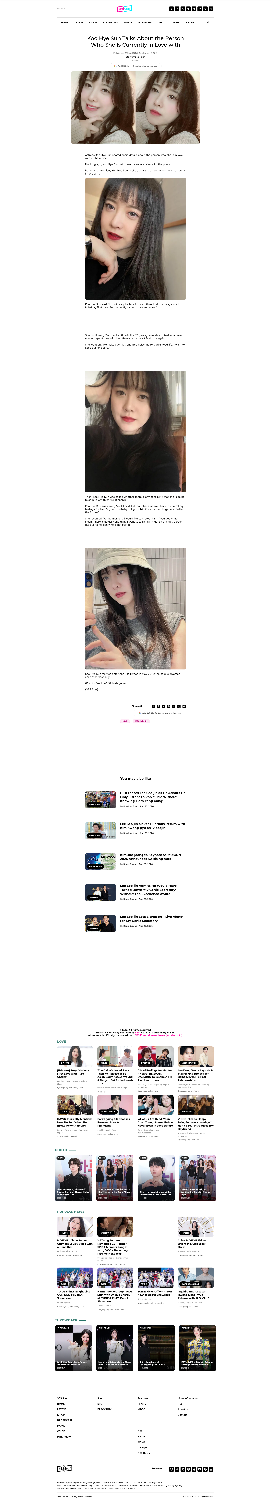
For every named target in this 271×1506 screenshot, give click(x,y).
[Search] (208, 23)
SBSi (137, 1032)
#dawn (60, 1130)
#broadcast (142, 1087)
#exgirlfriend (187, 1087)
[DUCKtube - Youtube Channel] (199, 1469)
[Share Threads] (168, 706)
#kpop (166, 1084)
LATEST (79, 22)
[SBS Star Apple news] (194, 8)
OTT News (144, 1453)
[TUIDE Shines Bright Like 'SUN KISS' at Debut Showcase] (75, 1278)
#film (107, 1088)
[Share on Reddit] (184, 706)
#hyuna (68, 1130)
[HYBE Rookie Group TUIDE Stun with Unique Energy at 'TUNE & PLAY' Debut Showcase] (115, 1278)
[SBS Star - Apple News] (194, 1469)
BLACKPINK (104, 1409)
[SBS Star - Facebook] (177, 1469)
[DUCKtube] (199, 8)
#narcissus (83, 1130)
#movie (100, 1088)
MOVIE (128, 22)
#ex (179, 1087)
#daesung (142, 1084)
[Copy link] (153, 706)
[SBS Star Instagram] (171, 8)
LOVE (125, 721)
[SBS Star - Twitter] (183, 1469)
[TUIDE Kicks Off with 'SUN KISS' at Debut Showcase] (156, 1278)
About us (183, 1409)
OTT (140, 1431)
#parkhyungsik (103, 1130)
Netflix (142, 1436)
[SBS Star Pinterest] (188, 8)
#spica (111, 1258)
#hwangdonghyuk (186, 1302)
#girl (125, 1088)
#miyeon (61, 1251)
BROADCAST (110, 22)
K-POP (93, 22)
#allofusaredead (144, 1133)
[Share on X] (179, 706)
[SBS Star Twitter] (183, 8)
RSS (180, 1403)
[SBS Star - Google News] (205, 8)
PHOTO (162, 22)
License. (88, 1497)
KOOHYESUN (141, 721)
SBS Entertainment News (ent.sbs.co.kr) (158, 1035)
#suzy (69, 1081)
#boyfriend (193, 1133)
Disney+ (142, 1447)
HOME (65, 22)
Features (143, 1398)
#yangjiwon (102, 1258)
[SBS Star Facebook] (177, 8)
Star (99, 1398)
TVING (141, 1442)
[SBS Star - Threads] (211, 8)
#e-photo (61, 1081)
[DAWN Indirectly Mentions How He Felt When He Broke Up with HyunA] (75, 1105)
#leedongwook (184, 1084)
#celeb (100, 1261)
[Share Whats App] (158, 706)
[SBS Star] (64, 1468)
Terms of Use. (62, 1497)
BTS (99, 1403)
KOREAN (61, 9)
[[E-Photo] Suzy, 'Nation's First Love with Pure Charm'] (75, 1056)
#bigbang (158, 1084)
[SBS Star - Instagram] (171, 1469)
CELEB (190, 22)
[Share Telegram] (163, 706)
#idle (68, 1251)
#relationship (203, 1084)
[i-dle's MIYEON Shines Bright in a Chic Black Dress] (196, 1227)
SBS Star (62, 1398)
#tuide (60, 1302)
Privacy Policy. (77, 1497)
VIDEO (176, 22)
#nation (76, 1081)
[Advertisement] (135, 318)
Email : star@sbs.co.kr (153, 1482)
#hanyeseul (183, 1133)
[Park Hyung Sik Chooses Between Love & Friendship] (115, 1105)
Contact (182, 1414)
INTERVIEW (145, 22)
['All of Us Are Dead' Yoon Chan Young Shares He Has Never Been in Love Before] (156, 1105)
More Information (188, 1398)
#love (59, 1084)
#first (113, 1088)
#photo (84, 1081)
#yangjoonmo (122, 1258)
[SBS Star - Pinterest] (188, 1469)
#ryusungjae (183, 1136)
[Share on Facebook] (173, 706)
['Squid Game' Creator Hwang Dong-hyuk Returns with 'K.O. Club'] (196, 1278)
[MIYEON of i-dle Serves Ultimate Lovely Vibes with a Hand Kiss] (75, 1227)
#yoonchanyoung (151, 1130)
